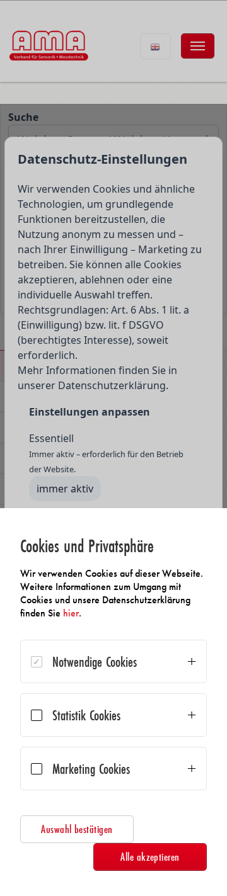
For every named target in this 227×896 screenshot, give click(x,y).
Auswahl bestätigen (77, 829)
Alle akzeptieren (150, 857)
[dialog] (113, 702)
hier (71, 613)
